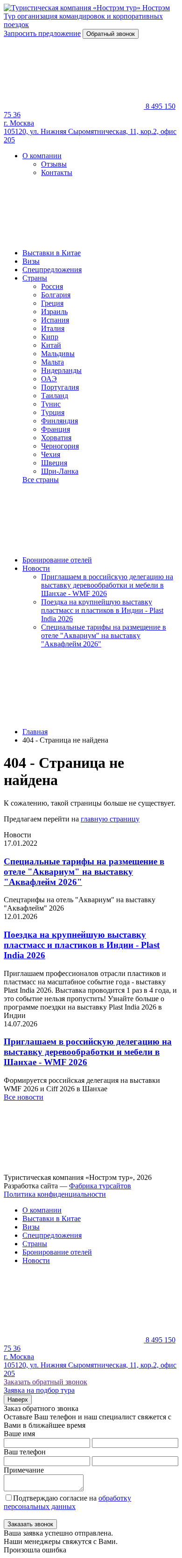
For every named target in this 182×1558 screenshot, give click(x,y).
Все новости (23, 1097)
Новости (36, 568)
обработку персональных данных (67, 1502)
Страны (34, 278)
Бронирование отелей (57, 560)
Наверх (17, 1399)
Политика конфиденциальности (55, 1194)
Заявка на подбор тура (39, 1390)
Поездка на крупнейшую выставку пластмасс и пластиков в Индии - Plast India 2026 (102, 610)
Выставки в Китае (51, 253)
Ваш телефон (25, 1452)
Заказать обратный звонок (45, 1382)
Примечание (24, 1470)
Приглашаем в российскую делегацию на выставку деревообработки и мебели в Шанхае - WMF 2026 (107, 585)
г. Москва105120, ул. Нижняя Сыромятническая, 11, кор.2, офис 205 (90, 131)
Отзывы (54, 164)
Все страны (40, 480)
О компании (42, 156)
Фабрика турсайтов (100, 1186)
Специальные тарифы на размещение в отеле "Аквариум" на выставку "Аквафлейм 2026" (103, 635)
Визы (31, 261)
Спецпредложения (52, 270)
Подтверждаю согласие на (67, 1502)
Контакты (56, 172)
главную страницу (110, 819)
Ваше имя (19, 1434)
